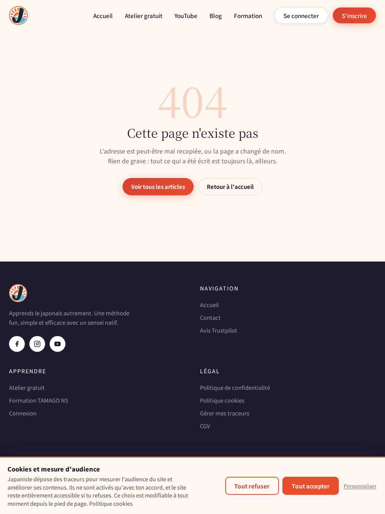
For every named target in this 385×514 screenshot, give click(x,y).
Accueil (103, 15)
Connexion (22, 413)
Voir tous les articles (158, 186)
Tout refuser (252, 486)
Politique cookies (222, 400)
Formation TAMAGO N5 (38, 400)
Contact (210, 317)
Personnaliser (360, 486)
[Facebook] (17, 344)
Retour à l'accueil (230, 186)
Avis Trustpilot (218, 330)
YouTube (185, 15)
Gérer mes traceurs (224, 413)
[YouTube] (57, 344)
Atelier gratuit (143, 15)
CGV (205, 426)
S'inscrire (354, 15)
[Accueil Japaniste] (18, 15)
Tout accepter (311, 486)
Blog (215, 15)
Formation (248, 15)
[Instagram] (37, 344)
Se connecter (301, 15)
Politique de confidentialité (235, 387)
